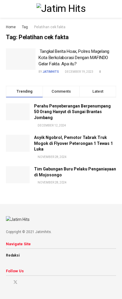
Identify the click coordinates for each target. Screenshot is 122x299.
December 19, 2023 (78, 71)
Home (11, 27)
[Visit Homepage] (61, 8)
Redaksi (13, 255)
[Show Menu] (8, 9)
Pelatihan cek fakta (49, 27)
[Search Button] (113, 9)
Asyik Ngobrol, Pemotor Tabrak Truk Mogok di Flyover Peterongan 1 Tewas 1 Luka (73, 143)
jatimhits (51, 71)
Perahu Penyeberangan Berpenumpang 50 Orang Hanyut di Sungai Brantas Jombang (72, 112)
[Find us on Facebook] (7, 282)
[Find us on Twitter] (15, 282)
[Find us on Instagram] (23, 282)
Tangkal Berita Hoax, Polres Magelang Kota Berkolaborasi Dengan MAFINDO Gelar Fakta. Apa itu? (73, 58)
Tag (25, 27)
